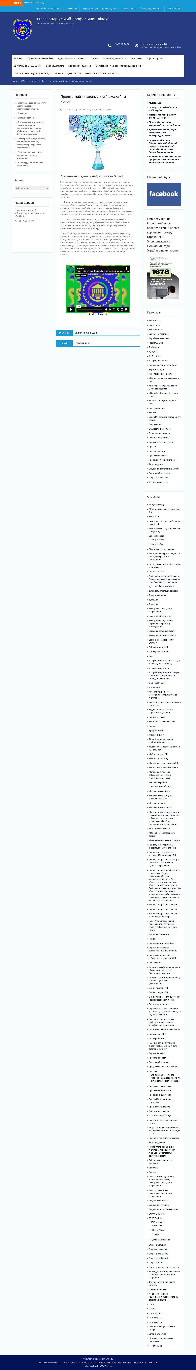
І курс (151, 656)
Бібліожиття (154, 325)
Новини (59, 73)
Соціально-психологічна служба (164, 469)
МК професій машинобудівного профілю (163, 394)
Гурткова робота (156, 571)
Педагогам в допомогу (159, 1004)
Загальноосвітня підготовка (162, 635)
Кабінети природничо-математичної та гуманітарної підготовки (163, 695)
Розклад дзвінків (157, 1142)
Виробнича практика (159, 334)
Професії (153, 1071)
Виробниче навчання (159, 338)
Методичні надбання (161, 786)
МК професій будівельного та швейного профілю (163, 387)
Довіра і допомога (55, 66)
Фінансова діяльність (150, 9)
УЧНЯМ (155, 1234)
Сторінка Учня (155, 1262)
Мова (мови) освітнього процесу (164, 840)
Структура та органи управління (164, 1267)
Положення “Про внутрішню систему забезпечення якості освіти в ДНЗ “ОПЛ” (163, 1046)
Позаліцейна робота (158, 438)
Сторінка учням (109, 9)
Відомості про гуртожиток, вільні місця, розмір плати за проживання (164, 557)
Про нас (95, 58)
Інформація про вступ (159, 668)
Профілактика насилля (159, 1107)
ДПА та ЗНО (154, 356)
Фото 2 (152, 1309)
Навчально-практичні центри (99, 73)
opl (79, 110)
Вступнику (128, 9)
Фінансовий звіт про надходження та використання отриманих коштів (163, 1297)
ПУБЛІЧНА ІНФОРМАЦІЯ (47, 9)
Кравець (153, 726)
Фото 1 (152, 1304)
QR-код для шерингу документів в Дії (32, 73)
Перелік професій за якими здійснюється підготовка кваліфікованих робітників (161, 1022)
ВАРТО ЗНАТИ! (158, 1222)
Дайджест (154, 347)
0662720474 (122, 44)
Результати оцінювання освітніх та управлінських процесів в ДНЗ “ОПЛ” (164, 1130)
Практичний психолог (159, 1062)
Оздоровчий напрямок (159, 429)
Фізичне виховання (158, 1289)
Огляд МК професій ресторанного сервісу (165, 418)
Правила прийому (157, 1058)
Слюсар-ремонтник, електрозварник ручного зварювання (160, 1193)
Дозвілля (153, 600)
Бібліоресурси (155, 329)
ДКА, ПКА (153, 352)
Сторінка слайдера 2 (158, 1254)
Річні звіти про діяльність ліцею (164, 1138)
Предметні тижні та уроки (99, 110)
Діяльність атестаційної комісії (163, 591)
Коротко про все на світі (160, 374)
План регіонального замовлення (164, 1029)
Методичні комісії (157, 803)
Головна (18, 58)
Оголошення (136, 58)
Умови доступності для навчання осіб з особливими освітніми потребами (164, 1274)
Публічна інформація (159, 1111)
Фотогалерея (71, 9)
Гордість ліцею (156, 343)
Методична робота (158, 782)
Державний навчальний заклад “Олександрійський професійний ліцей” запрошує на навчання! (164, 579)
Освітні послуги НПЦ (158, 988)
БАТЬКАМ (157, 1226)
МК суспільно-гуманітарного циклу (162, 402)
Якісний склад (155, 1346)
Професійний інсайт (158, 455)
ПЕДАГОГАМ (158, 1230)
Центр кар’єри (74, 73)
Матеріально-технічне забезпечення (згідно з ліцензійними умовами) (160, 775)
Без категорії (155, 320)
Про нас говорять (157, 451)
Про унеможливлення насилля (163, 1067)
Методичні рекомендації (160, 807)
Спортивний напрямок (159, 473)
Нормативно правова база (161, 943)
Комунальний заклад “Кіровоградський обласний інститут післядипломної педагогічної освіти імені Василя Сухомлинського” (163, 146)
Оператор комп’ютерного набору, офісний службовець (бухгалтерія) (165, 980)
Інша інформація (157, 683)
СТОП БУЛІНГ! (173, 9)
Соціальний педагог (158, 1200)
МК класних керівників (159, 828)
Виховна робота (156, 536)
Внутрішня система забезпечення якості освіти (119, 66)
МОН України (155, 103)
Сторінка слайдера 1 (158, 1249)
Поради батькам (157, 1053)
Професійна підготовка (160, 1086)
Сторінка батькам (90, 9)
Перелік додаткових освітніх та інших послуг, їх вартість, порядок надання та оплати (165, 1012)
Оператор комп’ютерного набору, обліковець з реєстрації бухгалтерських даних (165, 970)
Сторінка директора (158, 478)
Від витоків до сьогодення (71, 58)
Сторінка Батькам (157, 1245)
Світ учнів (153, 1168)
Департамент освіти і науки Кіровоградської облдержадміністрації (162, 133)
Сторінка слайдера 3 (158, 1258)
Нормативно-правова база (40, 58)
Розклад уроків (156, 464)
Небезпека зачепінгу (34, 3)
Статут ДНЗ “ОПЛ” (157, 1214)
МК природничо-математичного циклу (164, 379)
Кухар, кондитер (156, 730)
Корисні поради (154, 58)
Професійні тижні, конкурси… (162, 460)
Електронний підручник (79, 66)
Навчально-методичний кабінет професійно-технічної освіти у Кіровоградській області (165, 159)
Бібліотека (154, 516)
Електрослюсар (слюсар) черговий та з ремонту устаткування (161, 623)
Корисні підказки (157, 717)
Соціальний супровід (159, 1205)
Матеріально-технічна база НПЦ (164, 763)
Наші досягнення (157, 408)
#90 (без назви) (156, 505)
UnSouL (109, 1359)
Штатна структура (157, 1334)
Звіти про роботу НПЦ (159, 647)
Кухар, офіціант (156, 735)
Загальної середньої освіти (162, 631)
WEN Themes (106, 1366)
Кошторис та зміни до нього (162, 721)
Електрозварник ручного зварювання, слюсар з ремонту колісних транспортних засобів (165, 1078)
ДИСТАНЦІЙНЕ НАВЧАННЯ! (27, 66)
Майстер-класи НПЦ (158, 754)
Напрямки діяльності (113, 58)
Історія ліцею (155, 687)
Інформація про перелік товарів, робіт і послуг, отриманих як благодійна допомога (164, 675)
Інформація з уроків (158, 360)
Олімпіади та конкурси (159, 433)
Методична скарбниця (159, 791)
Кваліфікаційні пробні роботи (162, 365)
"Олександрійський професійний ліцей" (72, 19)
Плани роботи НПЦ (157, 1034)
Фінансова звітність (158, 482)
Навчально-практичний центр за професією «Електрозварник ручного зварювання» (164, 863)
